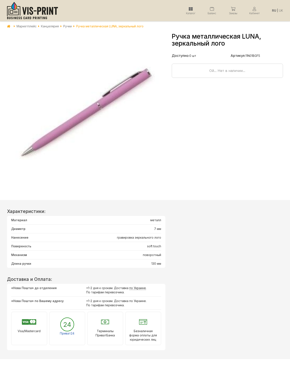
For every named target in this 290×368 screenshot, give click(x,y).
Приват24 (67, 333)
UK (281, 10)
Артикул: (238, 55)
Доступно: (180, 55)
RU (274, 10)
